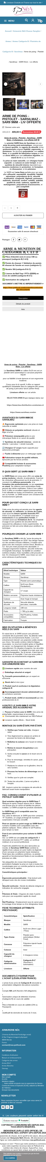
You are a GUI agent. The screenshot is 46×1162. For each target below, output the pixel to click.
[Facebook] (3, 1107)
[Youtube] (11, 1107)
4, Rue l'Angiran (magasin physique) (14, 1037)
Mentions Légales (8, 1081)
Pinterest (25, 239)
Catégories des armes (10, 1060)
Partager (13, 239)
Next (40, 84)
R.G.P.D (4, 1079)
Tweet (19, 239)
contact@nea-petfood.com (13, 1045)
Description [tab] (23, 298)
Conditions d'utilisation (10, 1055)
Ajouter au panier (23, 215)
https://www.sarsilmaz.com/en (23, 412)
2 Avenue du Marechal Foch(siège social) (16, 1034)
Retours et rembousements (11, 1058)
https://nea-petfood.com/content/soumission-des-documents (23, 289)
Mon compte (6, 1077)
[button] (26, 20)
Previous (5, 84)
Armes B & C (6, 1063)
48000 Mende (7, 1040)
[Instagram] (7, 1107)
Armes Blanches (8, 1066)
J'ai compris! (10, 1158)
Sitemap (5, 1068)
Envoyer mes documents (10, 1090)
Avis (23, 309)
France (4, 1042)
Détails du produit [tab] (23, 304)
